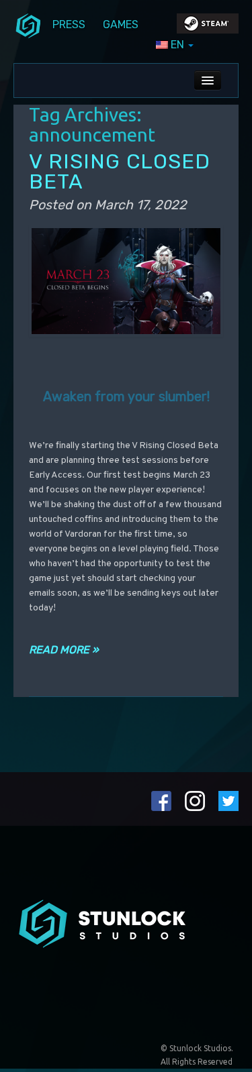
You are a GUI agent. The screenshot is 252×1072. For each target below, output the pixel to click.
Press (68, 24)
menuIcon (28, 25)
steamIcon (207, 27)
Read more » (64, 649)
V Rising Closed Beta (119, 171)
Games (120, 24)
